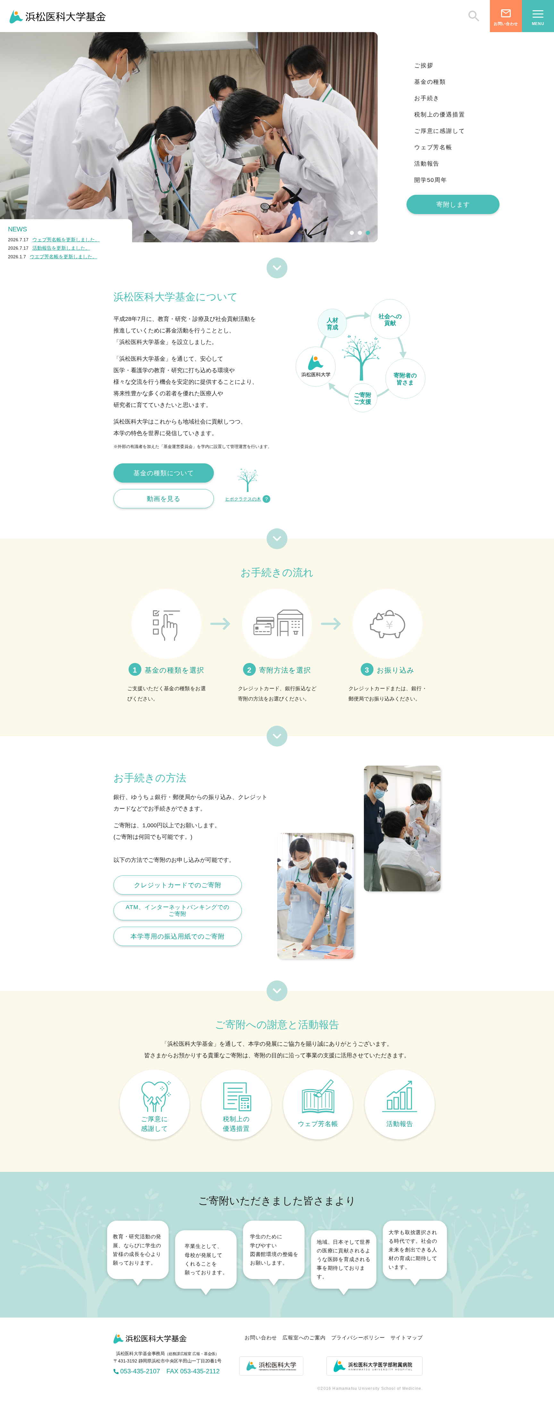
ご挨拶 (423, 65)
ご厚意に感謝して (439, 131)
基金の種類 (430, 82)
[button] (352, 233)
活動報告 (427, 163)
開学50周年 (430, 180)
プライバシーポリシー (358, 1337)
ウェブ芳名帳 (433, 147)
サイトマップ (406, 1337)
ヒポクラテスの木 (243, 499)
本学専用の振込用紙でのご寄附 (177, 936)
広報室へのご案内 (303, 1337)
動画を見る (163, 498)
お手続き (427, 98)
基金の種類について (163, 473)
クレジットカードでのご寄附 (178, 885)
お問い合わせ (261, 1337)
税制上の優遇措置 (439, 114)
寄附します (453, 204)
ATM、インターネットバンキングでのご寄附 (177, 910)
